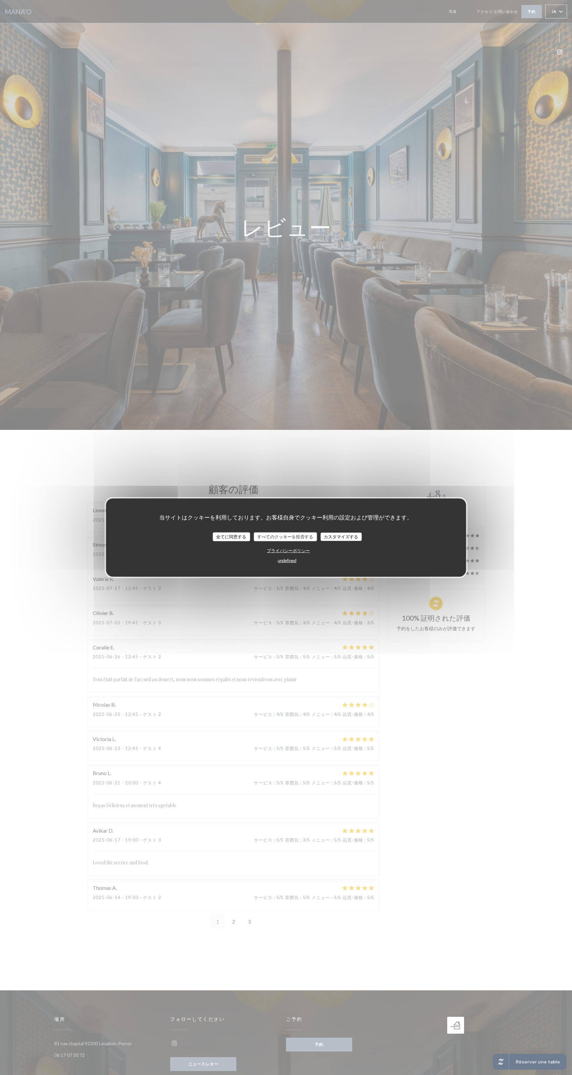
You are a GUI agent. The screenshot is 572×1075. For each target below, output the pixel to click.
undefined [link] (287, 560)
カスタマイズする (341, 536)
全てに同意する (231, 536)
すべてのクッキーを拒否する (285, 536)
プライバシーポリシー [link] (288, 550)
